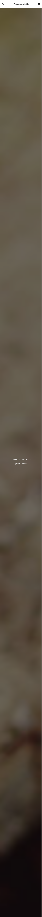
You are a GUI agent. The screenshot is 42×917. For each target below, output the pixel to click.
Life (19, 459)
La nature (14, 459)
